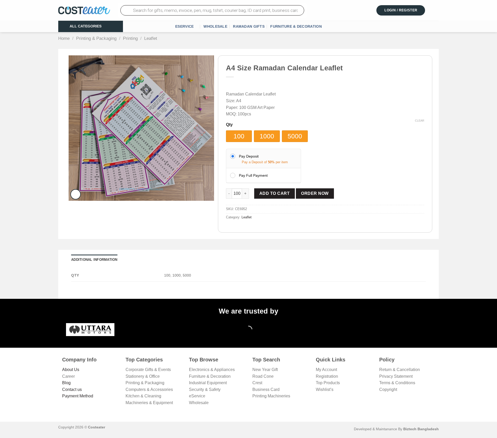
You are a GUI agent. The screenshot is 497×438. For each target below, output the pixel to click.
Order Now (314, 193)
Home (64, 38)
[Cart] (435, 10)
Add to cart (274, 193)
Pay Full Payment (253, 175)
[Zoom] (75, 194)
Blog (66, 383)
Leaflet (150, 38)
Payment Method (77, 396)
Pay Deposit (249, 156)
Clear (419, 120)
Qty (229, 125)
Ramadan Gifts (249, 26)
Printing (130, 38)
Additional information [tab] (94, 260)
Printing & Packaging (96, 38)
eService (184, 26)
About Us (70, 369)
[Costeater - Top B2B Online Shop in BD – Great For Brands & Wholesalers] (84, 10)
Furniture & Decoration (295, 26)
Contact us (72, 389)
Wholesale (215, 26)
